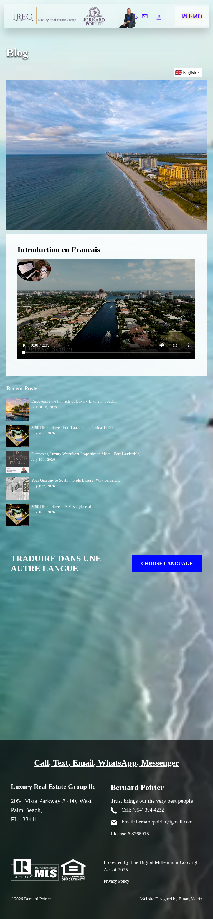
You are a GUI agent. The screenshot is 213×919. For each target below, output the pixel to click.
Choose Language (167, 563)
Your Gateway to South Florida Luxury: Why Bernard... (75, 480)
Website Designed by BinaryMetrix (171, 899)
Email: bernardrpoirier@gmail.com (156, 822)
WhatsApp (117, 762)
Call (41, 762)
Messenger (160, 762)
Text (60, 762)
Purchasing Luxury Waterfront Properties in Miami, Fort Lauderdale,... (87, 454)
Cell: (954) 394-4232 (142, 810)
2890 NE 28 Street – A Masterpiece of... (63, 507)
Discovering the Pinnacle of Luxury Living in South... (74, 401)
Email (83, 762)
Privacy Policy (116, 881)
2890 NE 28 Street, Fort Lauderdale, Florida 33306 (72, 428)
